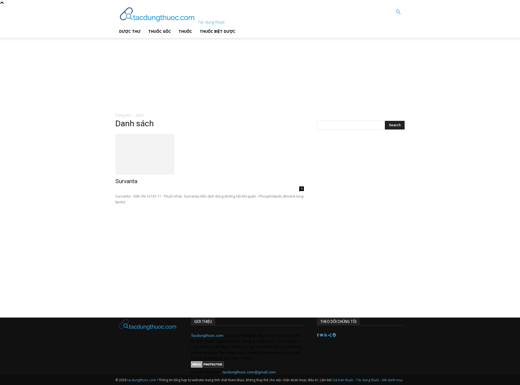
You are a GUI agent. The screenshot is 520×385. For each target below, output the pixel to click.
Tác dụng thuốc (368, 380)
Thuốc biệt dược (217, 31)
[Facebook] (318, 335)
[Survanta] (209, 154)
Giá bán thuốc (342, 380)
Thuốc (185, 31)
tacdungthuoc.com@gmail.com (249, 372)
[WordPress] (334, 335)
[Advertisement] (137, 72)
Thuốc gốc (159, 31)
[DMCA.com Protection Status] (207, 366)
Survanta (126, 181)
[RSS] (326, 335)
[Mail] (322, 335)
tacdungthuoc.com (141, 380)
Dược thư (130, 31)
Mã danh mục (392, 380)
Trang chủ (123, 115)
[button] (398, 12)
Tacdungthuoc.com (207, 335)
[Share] (330, 335)
